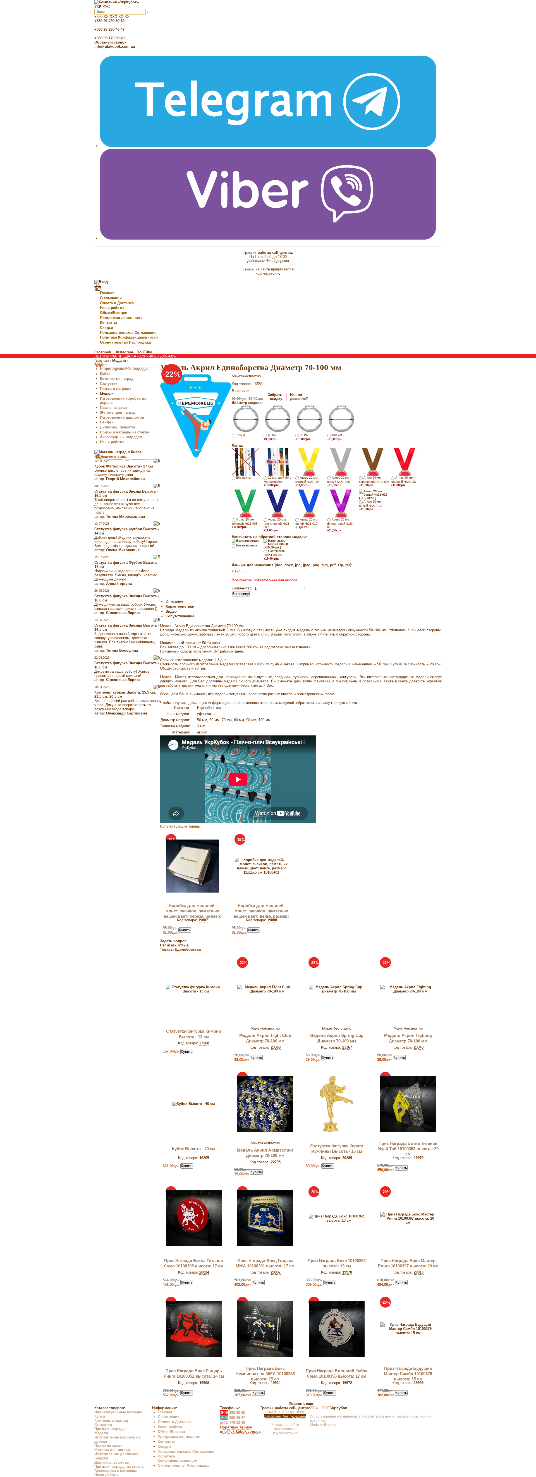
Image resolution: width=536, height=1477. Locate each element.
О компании (111, 298)
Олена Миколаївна (123, 550)
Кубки (105, 374)
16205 (204, 1158)
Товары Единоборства (180, 949)
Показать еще (301, 1404)
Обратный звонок (110, 42)
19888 (272, 920)
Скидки (106, 327)
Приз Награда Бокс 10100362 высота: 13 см (337, 1263)
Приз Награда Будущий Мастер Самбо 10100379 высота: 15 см (408, 1373)
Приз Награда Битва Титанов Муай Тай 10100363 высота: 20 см (408, 1148)
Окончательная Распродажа (125, 342)
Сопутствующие (180, 616)
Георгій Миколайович (125, 479)
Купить (185, 930)
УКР (97, 6)
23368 (276, 1047)
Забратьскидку (275, 397)
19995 (418, 1383)
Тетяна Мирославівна (125, 516)
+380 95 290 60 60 (109, 21)
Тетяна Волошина (122, 650)
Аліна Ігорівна (119, 583)
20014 (204, 1272)
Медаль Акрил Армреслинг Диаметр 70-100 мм (265, 1153)
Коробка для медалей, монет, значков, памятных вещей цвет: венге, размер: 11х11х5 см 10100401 (261, 913)
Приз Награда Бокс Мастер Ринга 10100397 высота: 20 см (408, 1263)
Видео (171, 611)
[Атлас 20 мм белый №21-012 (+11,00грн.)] (374, 494)
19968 (204, 1383)
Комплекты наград (116, 379)
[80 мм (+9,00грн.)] (277, 418)
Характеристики (180, 606)
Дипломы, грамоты (117, 427)
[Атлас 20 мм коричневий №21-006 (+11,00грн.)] (373, 461)
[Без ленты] (246, 461)
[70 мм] (246, 418)
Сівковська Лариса (123, 613)
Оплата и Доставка (117, 303)
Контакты (108, 322)
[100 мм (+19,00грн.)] (341, 418)
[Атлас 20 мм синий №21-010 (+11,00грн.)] (309, 503)
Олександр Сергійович (126, 713)
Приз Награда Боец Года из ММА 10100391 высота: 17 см (265, 1263)
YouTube (144, 352)
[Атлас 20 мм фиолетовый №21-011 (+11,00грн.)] (341, 503)
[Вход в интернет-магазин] (101, 282)
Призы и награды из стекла (124, 432)
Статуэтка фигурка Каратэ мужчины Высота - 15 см (336, 1149)
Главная (107, 293)
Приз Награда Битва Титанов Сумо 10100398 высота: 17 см (193, 1263)
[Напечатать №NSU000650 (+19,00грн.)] (279, 543)
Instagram (124, 352)
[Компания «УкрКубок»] (116, 2)
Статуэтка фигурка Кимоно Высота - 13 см (193, 1034)
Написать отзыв (174, 945)
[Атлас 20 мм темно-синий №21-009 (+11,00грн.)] (277, 503)
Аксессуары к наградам (121, 437)
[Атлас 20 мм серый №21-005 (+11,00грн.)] (341, 461)
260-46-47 (232, 1418)
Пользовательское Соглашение (128, 332)
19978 (347, 1272)
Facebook (103, 352)
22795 (276, 1162)
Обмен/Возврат (114, 313)
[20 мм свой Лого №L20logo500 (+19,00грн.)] (277, 461)
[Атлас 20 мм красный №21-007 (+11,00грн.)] (405, 461)
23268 (204, 1043)
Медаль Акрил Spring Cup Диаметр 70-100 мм (336, 1038)
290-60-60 (232, 1413)
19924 (276, 1383)
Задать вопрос (173, 941)
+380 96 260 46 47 (109, 29)
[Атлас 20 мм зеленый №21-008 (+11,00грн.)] (246, 503)
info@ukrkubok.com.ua (114, 46)
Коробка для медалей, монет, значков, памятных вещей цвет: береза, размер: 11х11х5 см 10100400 (192, 913)
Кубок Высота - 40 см (193, 1149)
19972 (347, 1383)
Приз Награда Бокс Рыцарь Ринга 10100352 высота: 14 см (194, 1373)
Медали (107, 393)
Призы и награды (115, 389)
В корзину (240, 594)
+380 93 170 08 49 (109, 38)
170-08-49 (232, 1423)
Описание (174, 601)
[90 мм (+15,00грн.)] (309, 418)
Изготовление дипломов (122, 417)
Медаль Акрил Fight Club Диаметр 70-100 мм (265, 1038)
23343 (418, 1047)
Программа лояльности (121, 318)
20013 (418, 1272)
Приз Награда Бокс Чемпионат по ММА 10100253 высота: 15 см (265, 1373)
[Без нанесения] (245, 540)
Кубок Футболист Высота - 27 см (123, 466)
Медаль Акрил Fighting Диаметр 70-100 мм (408, 1038)
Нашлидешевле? (299, 397)
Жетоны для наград (117, 412)
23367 (347, 1047)
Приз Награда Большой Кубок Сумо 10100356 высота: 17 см (336, 1373)
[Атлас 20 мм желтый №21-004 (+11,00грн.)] (309, 461)
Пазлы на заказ (113, 408)
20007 (276, 1272)
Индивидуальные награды (124, 369)
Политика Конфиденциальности (129, 337)
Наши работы (112, 308)
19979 (418, 1158)
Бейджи (107, 422)
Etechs (330, 1425)
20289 (347, 1158)
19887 (203, 920)
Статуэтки (109, 384)
